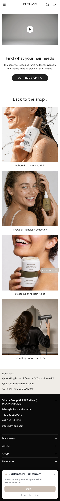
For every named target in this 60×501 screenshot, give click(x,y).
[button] (54, 4)
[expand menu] (4, 4)
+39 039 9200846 (24, 388)
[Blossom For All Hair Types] (30, 263)
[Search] (47, 4)
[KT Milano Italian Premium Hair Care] (30, 4)
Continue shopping (30, 77)
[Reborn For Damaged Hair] (30, 134)
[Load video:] (30, 29)
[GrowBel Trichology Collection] (30, 198)
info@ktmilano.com (23, 383)
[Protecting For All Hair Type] (30, 327)
